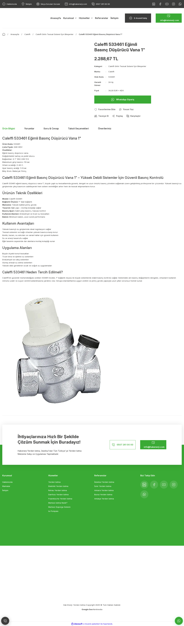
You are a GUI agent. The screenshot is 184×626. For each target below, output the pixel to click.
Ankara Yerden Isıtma (104, 490)
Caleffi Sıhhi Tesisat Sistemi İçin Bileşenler (127, 66)
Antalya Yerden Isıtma (104, 499)
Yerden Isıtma (54, 482)
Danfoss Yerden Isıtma (58, 494)
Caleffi (111, 71)
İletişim (5, 490)
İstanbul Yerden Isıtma (104, 482)
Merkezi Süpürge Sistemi (59, 507)
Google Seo (87, 609)
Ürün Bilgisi (8, 128)
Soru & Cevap (51, 128)
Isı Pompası (53, 511)
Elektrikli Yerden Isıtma (58, 486)
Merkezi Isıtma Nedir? (57, 503)
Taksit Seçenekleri (78, 128)
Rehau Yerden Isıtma (57, 490)
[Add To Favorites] (104, 109)
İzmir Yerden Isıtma (102, 486)
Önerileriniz (104, 128)
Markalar (6, 486)
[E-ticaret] (91, 624)
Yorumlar (29, 128)
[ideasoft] (77, 624)
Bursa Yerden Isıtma (103, 494)
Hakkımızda (7, 482)
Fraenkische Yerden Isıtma (60, 499)
